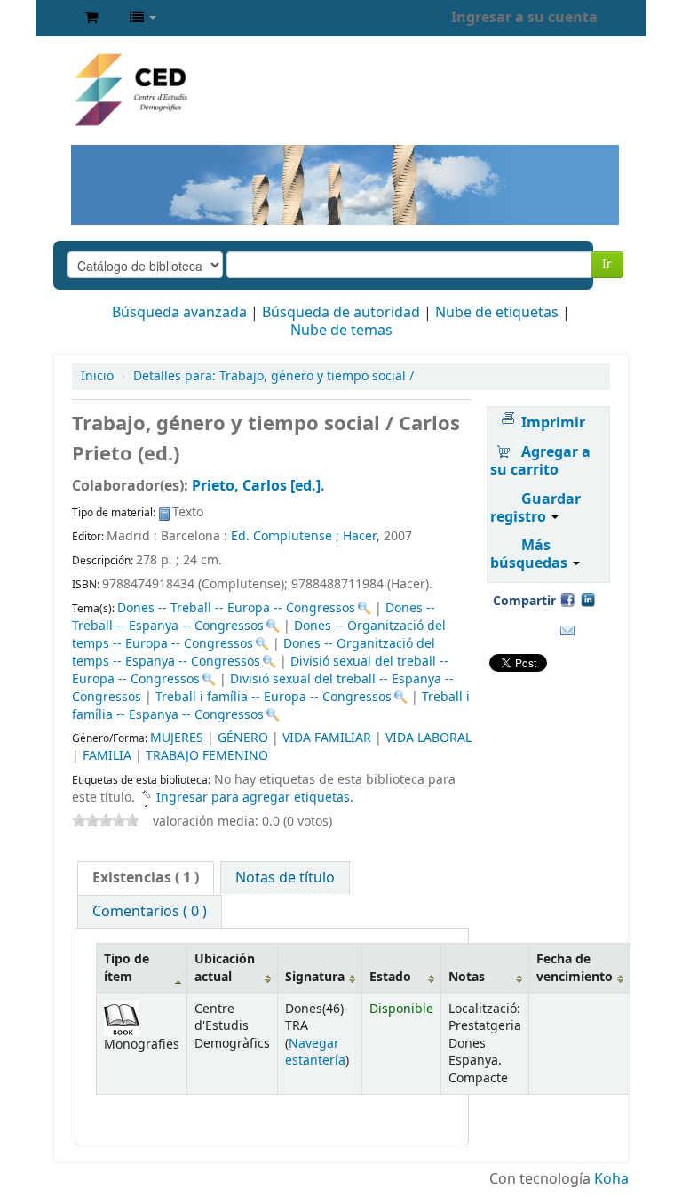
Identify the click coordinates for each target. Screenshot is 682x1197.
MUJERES (176, 738)
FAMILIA (107, 755)
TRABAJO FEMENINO (207, 755)
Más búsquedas (530, 554)
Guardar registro (535, 508)
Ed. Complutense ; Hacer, (307, 536)
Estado (390, 977)
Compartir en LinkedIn (588, 599)
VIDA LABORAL (428, 738)
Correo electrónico (567, 631)
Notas (466, 977)
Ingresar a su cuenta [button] (524, 17)
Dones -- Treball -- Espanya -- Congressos (253, 617)
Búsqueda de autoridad (341, 312)
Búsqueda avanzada (179, 312)
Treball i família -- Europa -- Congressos (273, 697)
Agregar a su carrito (540, 461)
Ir (607, 264)
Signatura (315, 977)
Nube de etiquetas (497, 312)
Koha (611, 1179)
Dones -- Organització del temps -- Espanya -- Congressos (253, 652)
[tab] (145, 878)
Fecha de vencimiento (574, 968)
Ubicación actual (224, 968)
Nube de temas (341, 330)
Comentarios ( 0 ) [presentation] (149, 911)
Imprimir (553, 423)
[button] (91, 18)
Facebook (567, 599)
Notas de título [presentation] (285, 878)
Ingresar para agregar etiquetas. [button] (254, 797)
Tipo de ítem (126, 968)
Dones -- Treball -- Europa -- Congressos (236, 608)
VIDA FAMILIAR (326, 738)
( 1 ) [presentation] (145, 878)
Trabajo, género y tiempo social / (273, 376)
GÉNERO (243, 738)
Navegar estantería (315, 1052)
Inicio (97, 376)
